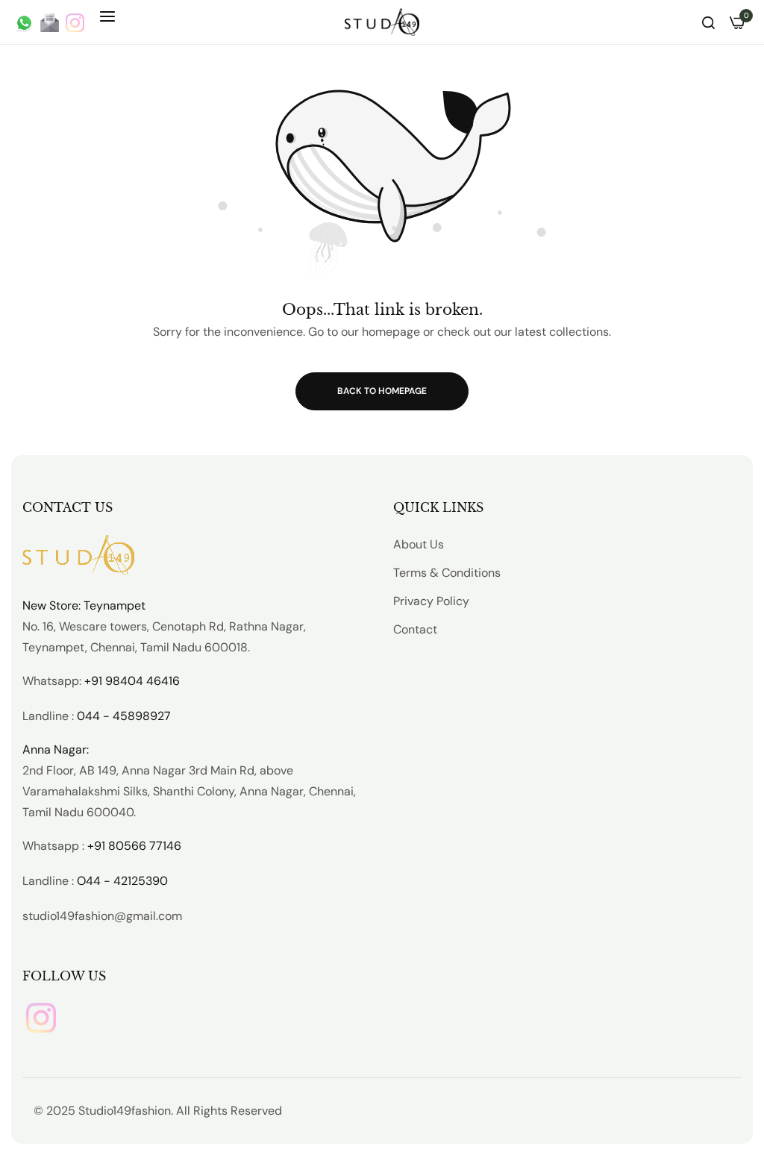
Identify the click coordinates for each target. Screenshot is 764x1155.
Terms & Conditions (447, 572)
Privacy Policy (431, 601)
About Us (418, 544)
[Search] (708, 21)
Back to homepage (382, 391)
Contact (415, 629)
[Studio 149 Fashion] (382, 22)
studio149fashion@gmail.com (102, 916)
